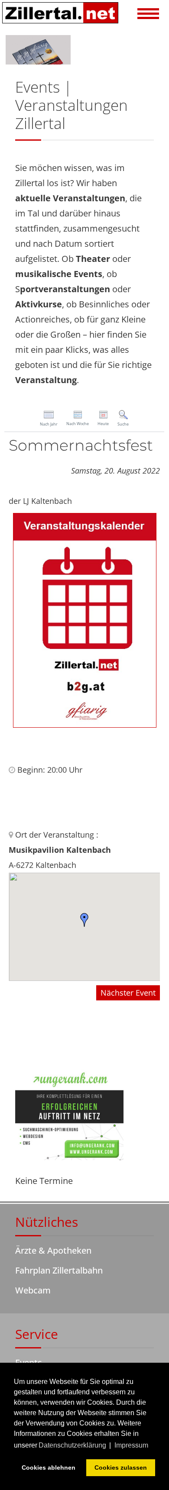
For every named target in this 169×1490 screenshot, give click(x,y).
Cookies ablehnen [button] (48, 1467)
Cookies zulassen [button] (120, 1467)
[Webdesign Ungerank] (69, 1114)
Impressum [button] (131, 1445)
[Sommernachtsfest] (84, 619)
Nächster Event (128, 992)
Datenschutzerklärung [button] (72, 1445)
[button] (148, 14)
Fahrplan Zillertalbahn (59, 1270)
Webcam (33, 1290)
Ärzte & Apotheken (53, 1250)
